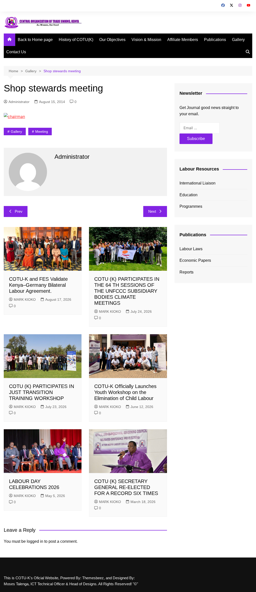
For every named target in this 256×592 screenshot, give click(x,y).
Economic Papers (195, 260)
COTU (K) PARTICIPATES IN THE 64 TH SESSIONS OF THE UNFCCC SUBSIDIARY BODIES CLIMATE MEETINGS (126, 291)
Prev (18, 211)
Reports (187, 272)
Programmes (191, 206)
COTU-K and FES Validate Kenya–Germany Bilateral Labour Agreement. (38, 285)
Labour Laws (191, 249)
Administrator (19, 102)
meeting (41, 132)
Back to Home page (35, 40)
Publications (215, 40)
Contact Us (16, 52)
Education (189, 195)
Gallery (238, 40)
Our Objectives (112, 40)
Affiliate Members (182, 40)
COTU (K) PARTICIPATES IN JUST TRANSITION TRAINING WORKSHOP (41, 392)
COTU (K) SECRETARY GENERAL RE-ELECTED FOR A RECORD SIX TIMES (126, 487)
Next (152, 211)
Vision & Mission (146, 40)
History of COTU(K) (76, 40)
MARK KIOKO (25, 300)
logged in (35, 541)
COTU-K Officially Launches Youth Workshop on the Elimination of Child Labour (125, 392)
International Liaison (198, 183)
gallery (16, 132)
